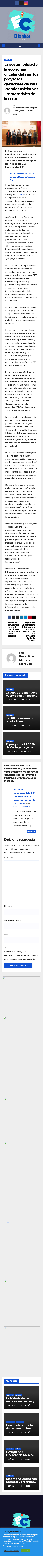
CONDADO (19, 1422)
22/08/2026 (13, 1405)
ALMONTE (10, 1395)
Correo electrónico (13, 920)
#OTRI (31, 111)
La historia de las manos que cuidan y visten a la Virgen (20, 1401)
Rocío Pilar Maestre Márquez (25, 108)
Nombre (8, 906)
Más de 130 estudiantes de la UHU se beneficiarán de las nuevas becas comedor (14, 629)
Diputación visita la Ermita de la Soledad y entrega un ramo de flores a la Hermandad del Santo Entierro (28, 631)
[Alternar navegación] (20, 45)
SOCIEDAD (8, 59)
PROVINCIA (10, 1475)
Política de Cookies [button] (11, 1551)
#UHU (16, 114)
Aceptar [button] (26, 1551)
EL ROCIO (18, 1395)
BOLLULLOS (10, 1422)
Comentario (10, 858)
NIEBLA (18, 1449)
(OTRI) (21, 194)
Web (6, 934)
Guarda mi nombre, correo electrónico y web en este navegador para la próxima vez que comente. (21, 955)
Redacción (26, 700)
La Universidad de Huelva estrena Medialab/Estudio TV (22, 177)
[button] (35, 45)
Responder (31, 831)
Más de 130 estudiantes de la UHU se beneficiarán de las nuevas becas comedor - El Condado (24, 796)
